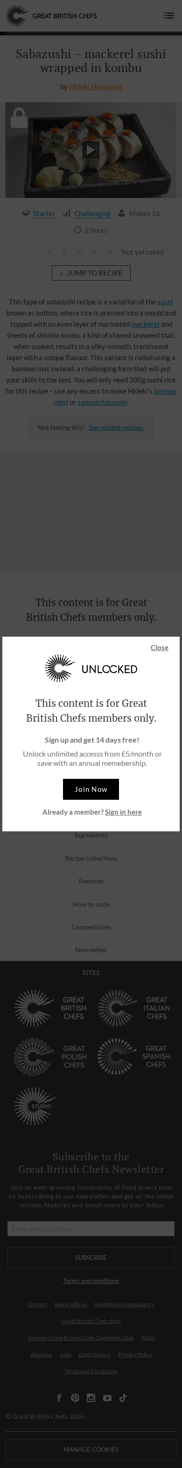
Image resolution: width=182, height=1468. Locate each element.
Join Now (91, 789)
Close (159, 647)
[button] (91, 789)
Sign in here (123, 812)
